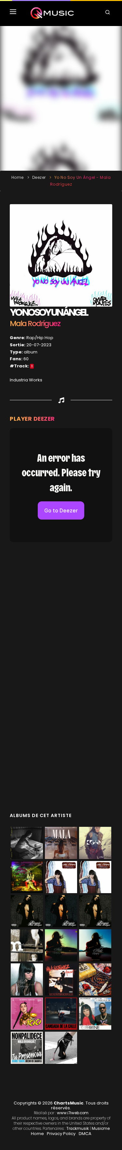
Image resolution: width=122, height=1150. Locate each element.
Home (17, 177)
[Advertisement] (61, 98)
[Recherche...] (108, 13)
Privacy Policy (61, 1133)
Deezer (39, 177)
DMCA (85, 1133)
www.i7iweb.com (72, 1113)
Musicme (101, 1128)
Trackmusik (77, 1128)
